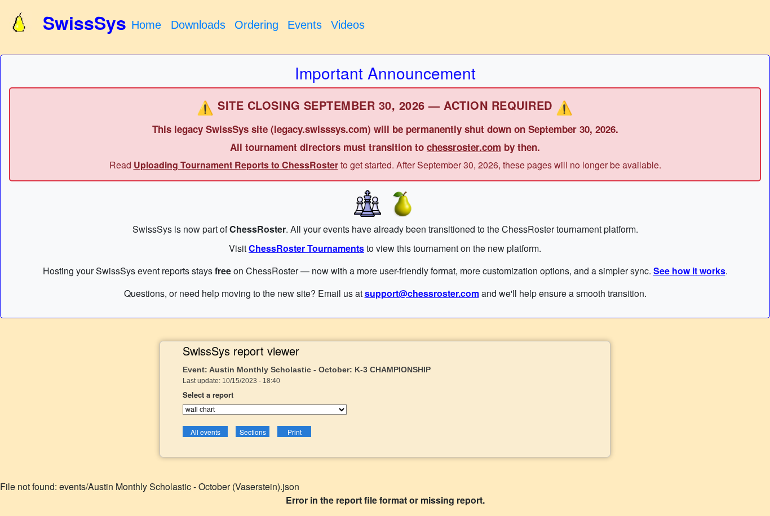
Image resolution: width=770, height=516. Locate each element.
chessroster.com (464, 147)
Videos (348, 25)
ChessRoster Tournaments (306, 248)
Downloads (198, 25)
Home (146, 25)
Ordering (256, 25)
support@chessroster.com (422, 293)
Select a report (208, 394)
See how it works (689, 270)
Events (304, 25)
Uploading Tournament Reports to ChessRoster (236, 164)
